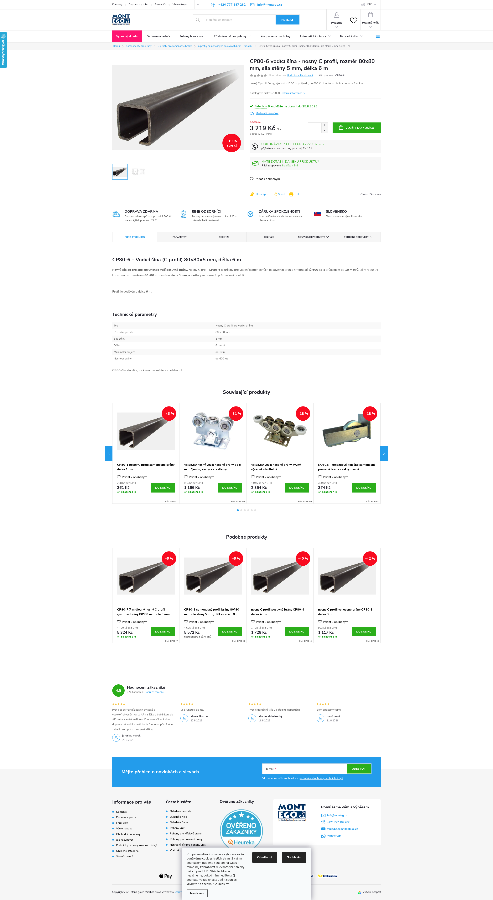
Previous (108, 453)
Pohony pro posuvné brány (186, 839)
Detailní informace (291, 93)
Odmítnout (264, 857)
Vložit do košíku (359, 128)
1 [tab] (238, 510)
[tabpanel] (145, 453)
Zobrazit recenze (154, 692)
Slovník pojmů (124, 856)
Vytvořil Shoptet (372, 892)
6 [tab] (255, 510)
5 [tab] (252, 510)
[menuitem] (127, 36)
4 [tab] (248, 510)
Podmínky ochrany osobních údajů (137, 845)
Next (384, 453)
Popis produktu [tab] (135, 237)
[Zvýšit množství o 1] (324, 125)
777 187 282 (314, 144)
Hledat (287, 20)
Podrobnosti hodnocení (300, 75)
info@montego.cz (338, 815)
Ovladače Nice (178, 816)
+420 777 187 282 (338, 822)
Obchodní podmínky (128, 834)
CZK (369, 4)
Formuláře (160, 4)
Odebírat (359, 769)
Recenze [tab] (224, 237)
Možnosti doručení (267, 113)
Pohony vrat (177, 828)
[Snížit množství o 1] (324, 130)
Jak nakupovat (124, 840)
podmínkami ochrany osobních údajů (321, 778)
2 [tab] (241, 510)
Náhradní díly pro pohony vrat (187, 844)
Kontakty (117, 4)
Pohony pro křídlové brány (186, 833)
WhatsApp (334, 836)
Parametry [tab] (179, 237)
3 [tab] (245, 510)
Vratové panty (178, 850)
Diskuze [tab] (269, 237)
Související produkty (311, 237)
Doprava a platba (138, 4)
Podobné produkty (356, 237)
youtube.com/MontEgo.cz (342, 829)
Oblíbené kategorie (127, 851)
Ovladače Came (179, 822)
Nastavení (197, 893)
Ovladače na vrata (180, 811)
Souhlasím (294, 857)
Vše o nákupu (180, 4)
